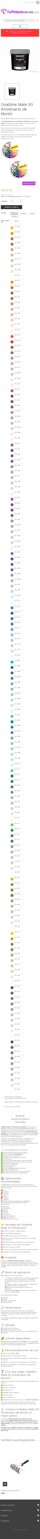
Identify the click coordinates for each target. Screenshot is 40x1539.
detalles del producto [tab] (20, 1119)
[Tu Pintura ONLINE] (20, 11)
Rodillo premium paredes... (10, 1490)
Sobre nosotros (8, 1505)
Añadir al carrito (11, 207)
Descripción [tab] (20, 1116)
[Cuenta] (25, 2)
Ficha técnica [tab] (20, 1122)
